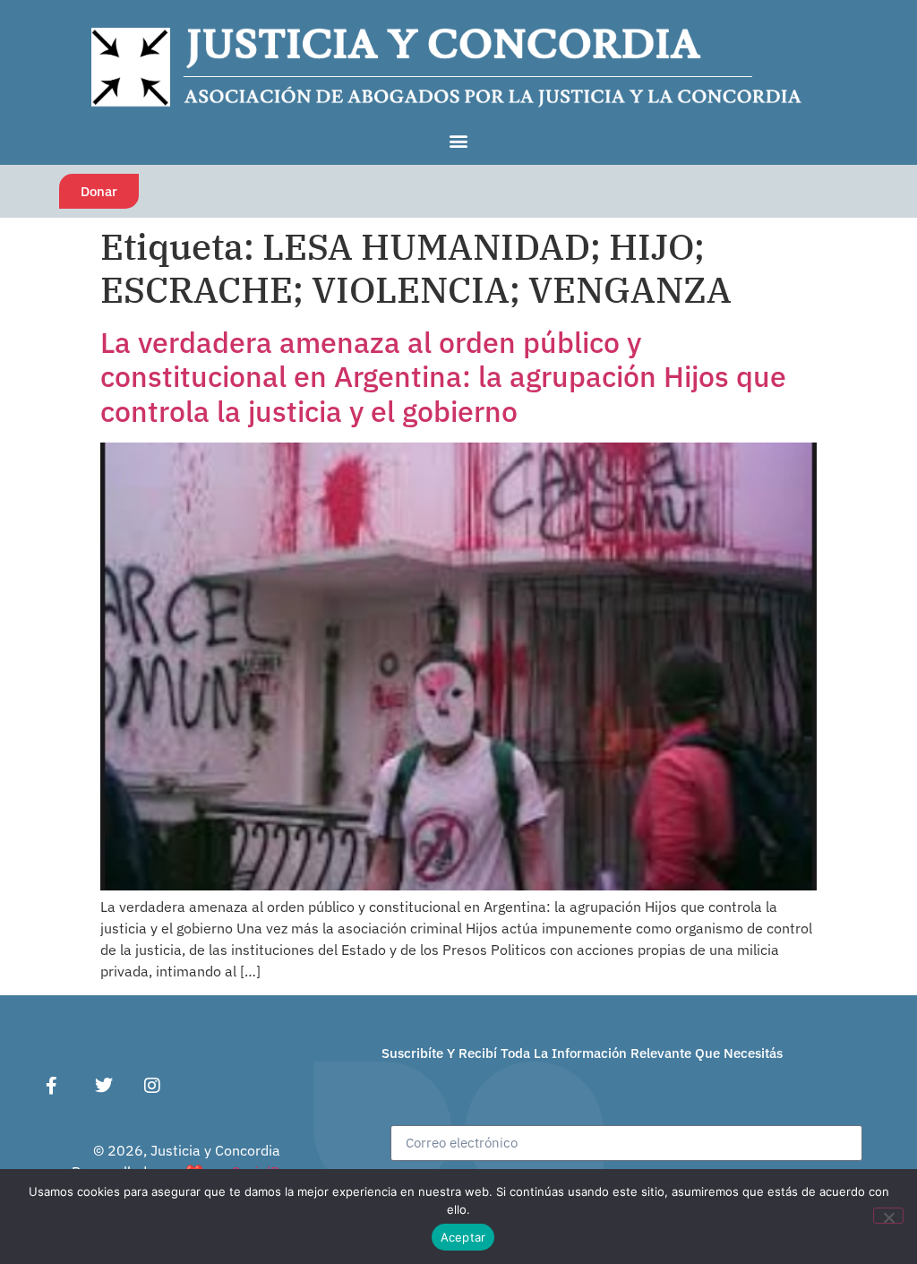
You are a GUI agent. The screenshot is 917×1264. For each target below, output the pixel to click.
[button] (459, 140)
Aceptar (463, 1237)
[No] (888, 1216)
